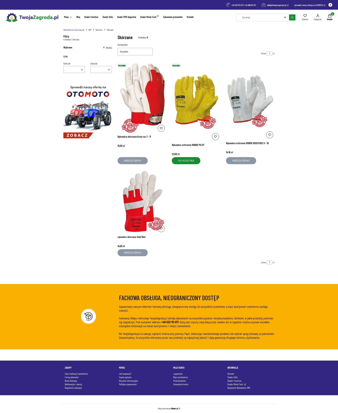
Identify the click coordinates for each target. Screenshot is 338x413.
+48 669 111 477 (250, 5)
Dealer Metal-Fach (235, 384)
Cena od (66, 63)
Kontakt (230, 373)
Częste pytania (125, 377)
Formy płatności (72, 377)
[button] (292, 17)
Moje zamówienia (180, 377)
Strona (263, 53)
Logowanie (178, 373)
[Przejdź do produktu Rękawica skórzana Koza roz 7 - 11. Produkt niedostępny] (142, 97)
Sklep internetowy (168, 408)
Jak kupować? (125, 373)
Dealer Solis (232, 377)
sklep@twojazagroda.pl (276, 5)
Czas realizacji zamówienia (76, 373)
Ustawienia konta (180, 384)
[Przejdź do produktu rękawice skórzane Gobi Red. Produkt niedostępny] (142, 201)
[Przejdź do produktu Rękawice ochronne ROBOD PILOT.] (196, 101)
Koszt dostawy (71, 380)
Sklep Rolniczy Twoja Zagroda (73, 30)
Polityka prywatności (128, 384)
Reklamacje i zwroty (73, 384)
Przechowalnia (179, 380)
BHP (90, 30)
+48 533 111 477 (237, 5)
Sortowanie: (123, 44)
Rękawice (99, 30)
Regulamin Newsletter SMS (238, 387)
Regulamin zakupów (73, 387)
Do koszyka (186, 160)
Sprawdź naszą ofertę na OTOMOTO (308, 5)
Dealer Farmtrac (234, 380)
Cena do (93, 63)
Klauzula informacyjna (128, 380)
